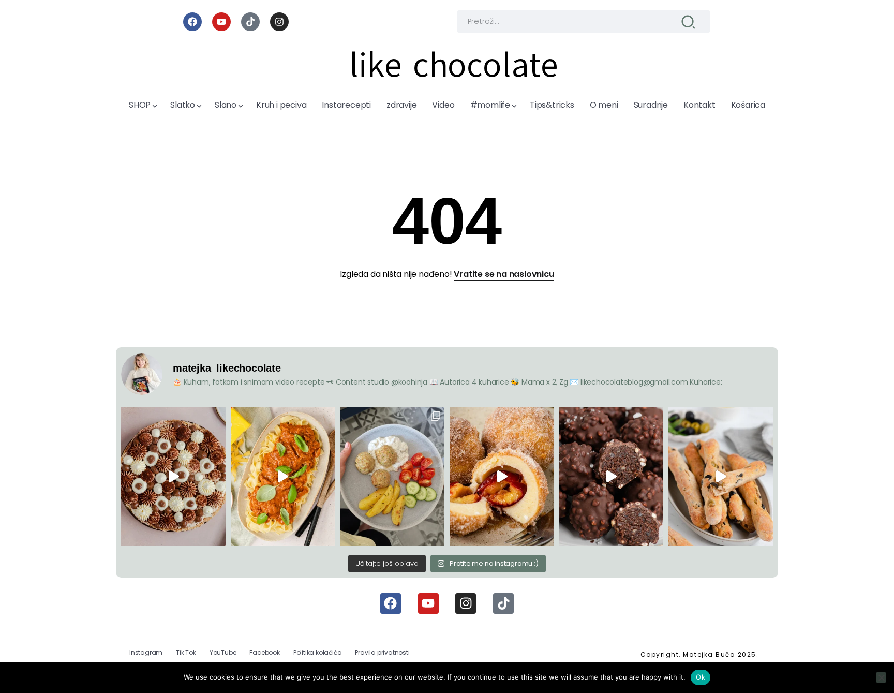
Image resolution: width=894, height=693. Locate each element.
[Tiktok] (250, 21)
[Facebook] (192, 21)
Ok (700, 677)
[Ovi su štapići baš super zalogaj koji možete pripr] (720, 476)
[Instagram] (279, 21)
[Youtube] (221, 21)
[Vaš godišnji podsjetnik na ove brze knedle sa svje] (502, 476)
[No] (881, 677)
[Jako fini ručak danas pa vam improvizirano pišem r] (392, 476)
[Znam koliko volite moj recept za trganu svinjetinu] (283, 476)
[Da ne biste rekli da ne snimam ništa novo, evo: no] (173, 476)
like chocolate (453, 65)
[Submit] (688, 21)
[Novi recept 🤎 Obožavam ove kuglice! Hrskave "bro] (611, 476)
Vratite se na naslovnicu (504, 274)
